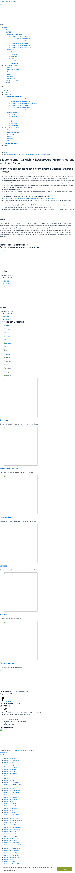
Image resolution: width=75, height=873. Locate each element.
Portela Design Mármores (8, 1)
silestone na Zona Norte (11, 838)
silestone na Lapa (9, 762)
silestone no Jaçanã (10, 765)
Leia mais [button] (13, 870)
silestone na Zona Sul (10, 806)
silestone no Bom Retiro (11, 853)
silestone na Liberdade (11, 795)
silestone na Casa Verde (11, 760)
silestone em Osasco (10, 823)
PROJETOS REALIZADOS (11, 65)
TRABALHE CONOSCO (11, 81)
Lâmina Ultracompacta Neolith (20, 45)
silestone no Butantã (10, 771)
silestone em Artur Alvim (11, 857)
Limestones (14, 54)
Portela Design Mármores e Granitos (24, 750)
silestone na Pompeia (10, 767)
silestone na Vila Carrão (11, 797)
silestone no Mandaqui (11, 836)
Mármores (14, 56)
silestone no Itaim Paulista (12, 829)
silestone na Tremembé (11, 776)
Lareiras (9, 74)
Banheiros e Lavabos (13, 70)
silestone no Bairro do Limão (12, 790)
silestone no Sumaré (10, 804)
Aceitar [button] (65, 869)
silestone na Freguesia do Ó (12, 845)
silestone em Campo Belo (11, 864)
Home (5, 152)
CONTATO (7, 83)
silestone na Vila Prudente (12, 848)
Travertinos (14, 63)
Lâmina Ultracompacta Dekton (20, 36)
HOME (6, 27)
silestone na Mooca (10, 812)
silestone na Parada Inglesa (12, 785)
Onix (12, 58)
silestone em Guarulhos (11, 773)
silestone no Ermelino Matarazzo (14, 820)
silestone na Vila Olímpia (11, 825)
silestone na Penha (9, 862)
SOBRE (6, 30)
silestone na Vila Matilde (11, 855)
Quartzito (14, 61)
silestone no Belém (9, 859)
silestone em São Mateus (11, 818)
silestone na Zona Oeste (11, 758)
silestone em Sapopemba (11, 851)
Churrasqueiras (12, 78)
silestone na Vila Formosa (12, 793)
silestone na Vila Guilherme (12, 815)
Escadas (10, 76)
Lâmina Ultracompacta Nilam (20, 43)
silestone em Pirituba (10, 831)
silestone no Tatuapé (10, 808)
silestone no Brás (9, 780)
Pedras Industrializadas (14, 34)
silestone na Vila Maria (10, 788)
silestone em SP (9, 801)
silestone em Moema (10, 840)
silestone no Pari (9, 778)
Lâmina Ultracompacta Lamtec (20, 39)
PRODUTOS (7, 32)
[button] (37, 24)
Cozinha (10, 67)
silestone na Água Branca (11, 843)
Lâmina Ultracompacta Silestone (21, 47)
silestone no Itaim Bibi (10, 834)
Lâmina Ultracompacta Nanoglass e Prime (24, 41)
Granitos (13, 52)
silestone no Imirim (9, 810)
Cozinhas (4, 420)
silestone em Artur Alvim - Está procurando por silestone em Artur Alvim (27, 154)
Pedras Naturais (12, 50)
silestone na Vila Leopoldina (12, 827)
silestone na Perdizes (10, 769)
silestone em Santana (10, 799)
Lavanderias (11, 72)
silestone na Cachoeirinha (12, 782)
